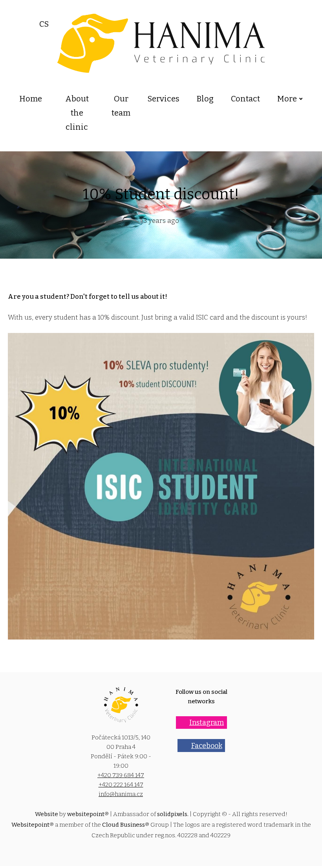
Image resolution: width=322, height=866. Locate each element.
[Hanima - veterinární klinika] (161, 43)
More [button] (287, 98)
